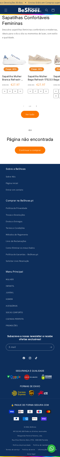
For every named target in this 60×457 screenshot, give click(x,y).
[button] (6, 10)
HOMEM (9, 299)
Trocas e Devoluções (15, 215)
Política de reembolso (41, 445)
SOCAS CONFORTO (14, 312)
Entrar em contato (14, 189)
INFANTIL (10, 286)
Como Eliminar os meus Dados (20, 248)
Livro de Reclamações (16, 241)
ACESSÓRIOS (11, 305)
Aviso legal (31, 454)
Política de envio (28, 450)
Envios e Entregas (14, 221)
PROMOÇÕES (11, 325)
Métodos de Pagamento (17, 234)
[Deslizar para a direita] (36, 106)
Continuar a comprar (30, 150)
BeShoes (33, 427)
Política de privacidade (22, 445)
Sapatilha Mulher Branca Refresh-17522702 (12, 78)
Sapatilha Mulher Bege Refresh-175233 (40, 78)
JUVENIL (10, 292)
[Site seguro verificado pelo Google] (14, 377)
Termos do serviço (13, 450)
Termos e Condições (15, 228)
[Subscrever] (51, 347)
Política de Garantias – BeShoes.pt (22, 254)
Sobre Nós (10, 176)
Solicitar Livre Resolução (17, 261)
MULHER (10, 279)
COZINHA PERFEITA (15, 319)
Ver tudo (30, 114)
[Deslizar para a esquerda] (23, 106)
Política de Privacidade (16, 208)
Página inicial (12, 183)
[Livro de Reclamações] (30, 377)
